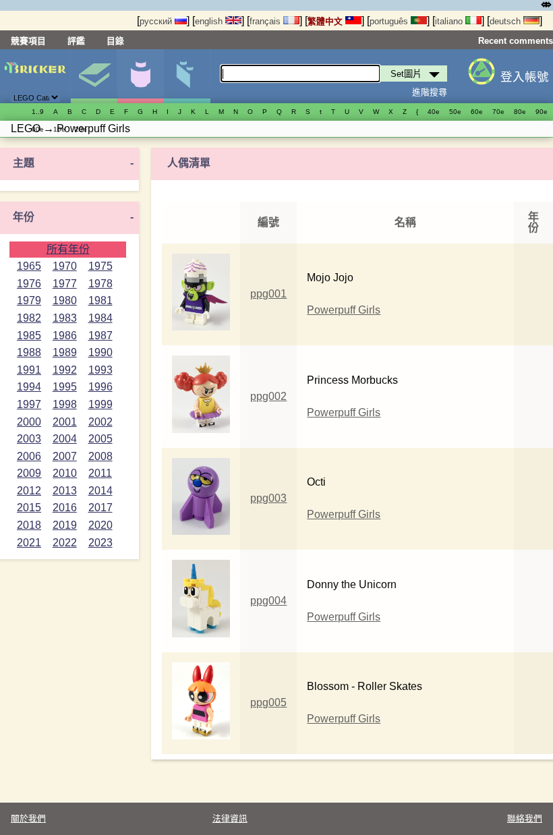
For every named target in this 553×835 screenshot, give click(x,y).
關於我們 (28, 818)
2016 (65, 507)
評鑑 (76, 41)
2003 (29, 438)
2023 (100, 542)
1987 (100, 335)
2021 (29, 542)
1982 (29, 318)
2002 (100, 422)
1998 (65, 404)
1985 (29, 335)
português (390, 21)
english (210, 21)
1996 (100, 387)
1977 (65, 283)
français (266, 21)
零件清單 (187, 76)
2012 (29, 490)
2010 (65, 473)
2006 (29, 456)
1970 (65, 266)
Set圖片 (94, 76)
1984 (100, 318)
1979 (29, 300)
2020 (100, 525)
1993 (100, 370)
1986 (65, 335)
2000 (29, 422)
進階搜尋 (429, 92)
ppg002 (268, 396)
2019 (65, 525)
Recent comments (515, 41)
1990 (100, 352)
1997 (29, 404)
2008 (100, 456)
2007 (65, 456)
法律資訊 (230, 818)
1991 (29, 370)
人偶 (140, 76)
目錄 (115, 41)
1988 (29, 352)
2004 (65, 438)
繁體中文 (326, 21)
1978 (100, 283)
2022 (65, 542)
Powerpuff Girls (343, 310)
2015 (29, 507)
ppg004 (268, 600)
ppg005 (268, 702)
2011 (100, 473)
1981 (100, 300)
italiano (450, 21)
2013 (65, 490)
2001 (65, 422)
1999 (100, 404)
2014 (100, 490)
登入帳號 (524, 77)
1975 (100, 266)
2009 (29, 473)
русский (157, 21)
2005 (100, 438)
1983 (65, 318)
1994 (29, 387)
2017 (100, 507)
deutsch (506, 21)
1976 (29, 283)
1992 (65, 370)
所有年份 (68, 249)
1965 (29, 266)
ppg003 (268, 498)
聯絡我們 (524, 818)
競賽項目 (28, 41)
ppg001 (268, 293)
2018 (29, 525)
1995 (65, 387)
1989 (65, 352)
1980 (65, 300)
